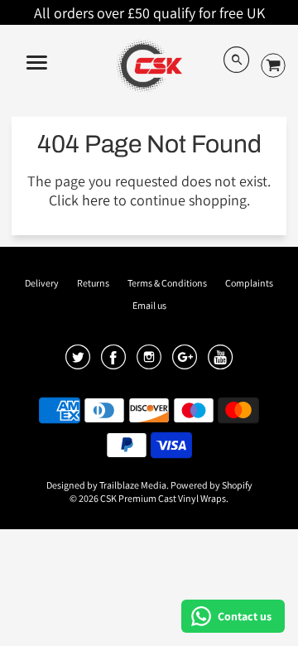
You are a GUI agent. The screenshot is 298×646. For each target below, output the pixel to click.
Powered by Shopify (211, 485)
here (96, 200)
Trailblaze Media (132, 485)
